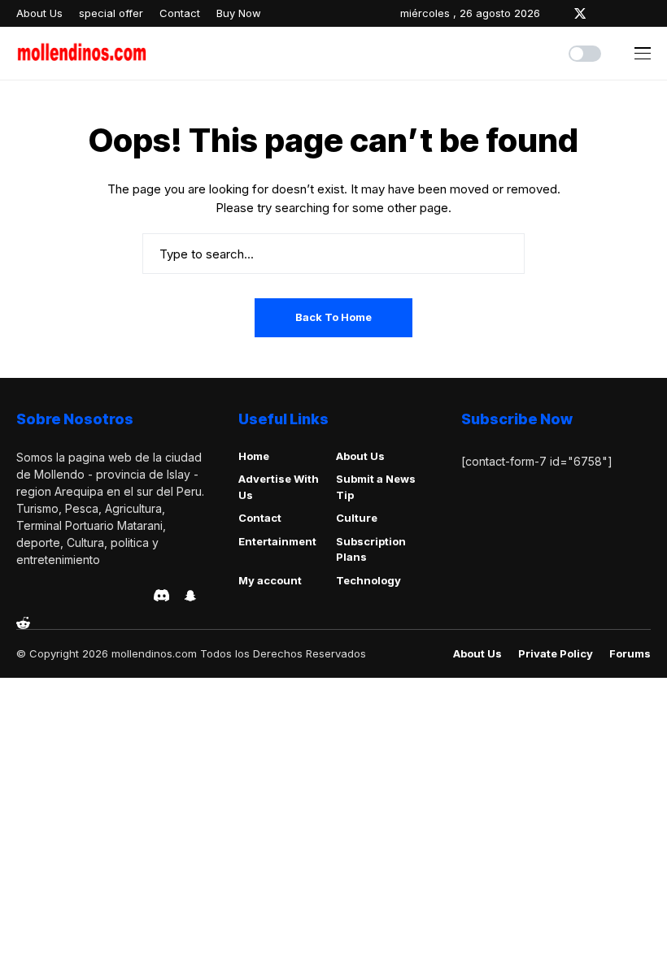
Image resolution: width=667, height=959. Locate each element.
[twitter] (580, 13)
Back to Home (333, 316)
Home (253, 455)
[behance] (44, 595)
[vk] (136, 596)
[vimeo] (90, 595)
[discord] (161, 595)
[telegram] (67, 595)
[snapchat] (190, 595)
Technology (368, 580)
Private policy (555, 654)
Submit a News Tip (376, 486)
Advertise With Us (278, 486)
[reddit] (23, 623)
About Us (360, 455)
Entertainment (277, 541)
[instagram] (603, 13)
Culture (356, 517)
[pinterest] (625, 13)
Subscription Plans (371, 549)
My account (270, 580)
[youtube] (647, 13)
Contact (259, 517)
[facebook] (556, 13)
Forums (630, 654)
